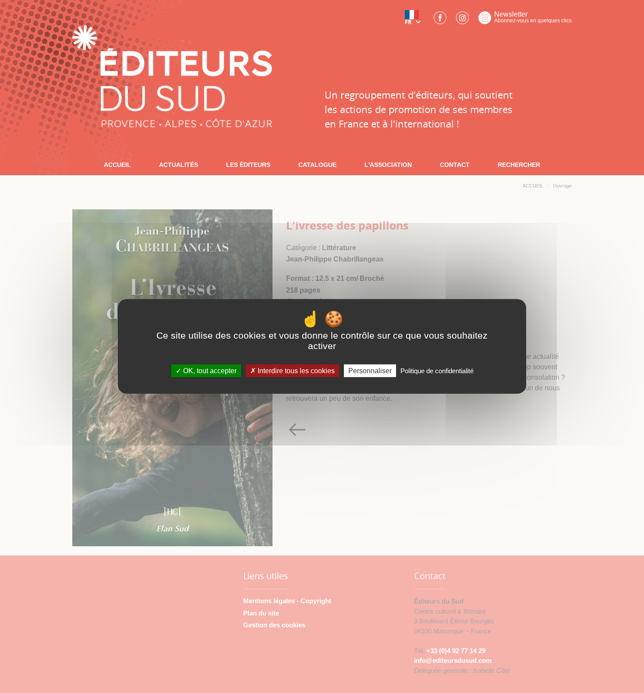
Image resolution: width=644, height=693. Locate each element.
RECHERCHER (519, 164)
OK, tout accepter (209, 371)
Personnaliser (370, 371)
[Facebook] (440, 20)
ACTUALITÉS (178, 164)
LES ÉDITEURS (248, 164)
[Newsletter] (484, 20)
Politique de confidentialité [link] (437, 371)
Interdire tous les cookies (295, 371)
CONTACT (455, 164)
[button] (414, 20)
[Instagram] (462, 20)
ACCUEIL (117, 164)
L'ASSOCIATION (388, 164)
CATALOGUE (317, 164)
